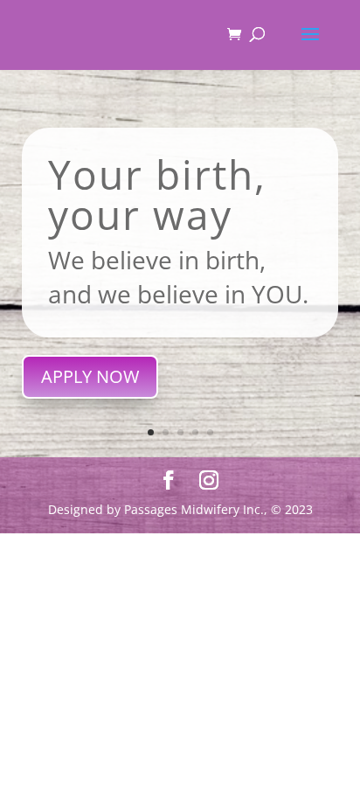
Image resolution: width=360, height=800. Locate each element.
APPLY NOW (90, 376)
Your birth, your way (157, 194)
